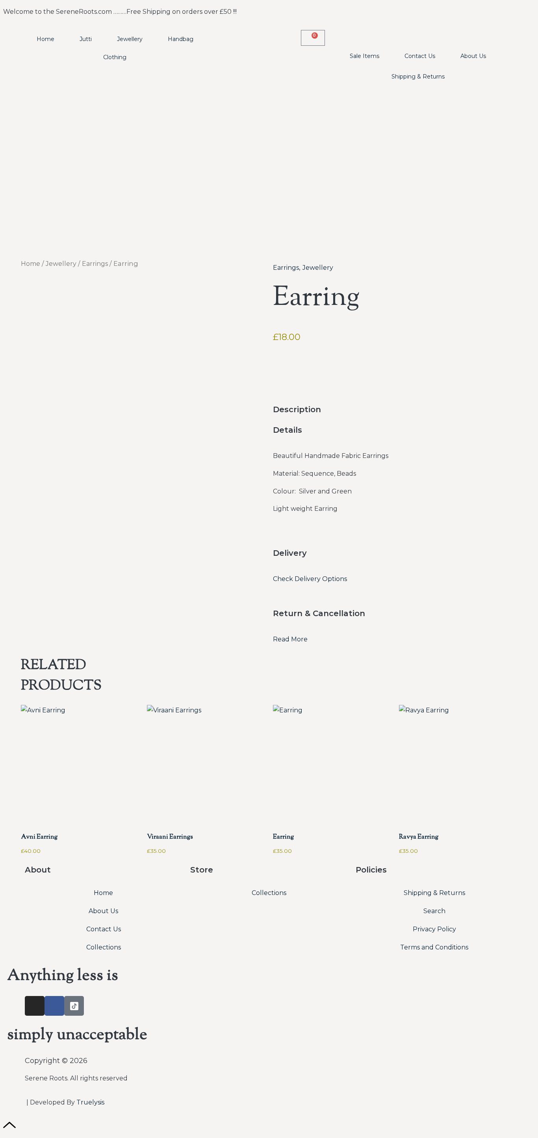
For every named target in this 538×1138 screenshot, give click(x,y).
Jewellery (130, 39)
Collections (103, 947)
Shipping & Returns (418, 76)
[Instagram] (35, 1006)
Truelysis (90, 1102)
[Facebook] (54, 1006)
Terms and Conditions (434, 947)
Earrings (95, 263)
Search (434, 911)
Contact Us (419, 56)
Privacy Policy (434, 929)
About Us (473, 56)
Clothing (114, 57)
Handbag (180, 39)
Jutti (86, 39)
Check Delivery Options (310, 579)
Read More (290, 639)
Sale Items (364, 56)
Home (45, 39)
